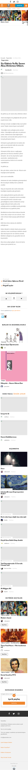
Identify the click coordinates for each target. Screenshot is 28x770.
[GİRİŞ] (26, 5)
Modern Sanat (5, 22)
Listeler (14, 8)
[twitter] (14, 2)
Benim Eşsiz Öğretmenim (10, 345)
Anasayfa (14, 765)
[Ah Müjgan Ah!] (14, 579)
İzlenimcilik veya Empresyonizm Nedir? (12, 493)
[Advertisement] (14, 43)
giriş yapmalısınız (16, 310)
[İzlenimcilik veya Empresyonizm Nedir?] (14, 482)
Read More (4, 624)
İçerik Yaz (19, 5)
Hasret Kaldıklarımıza (8, 437)
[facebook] (10, 2)
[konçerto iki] (14, 404)
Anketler (9, 8)
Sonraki (27, 18)
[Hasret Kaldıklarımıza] (14, 427)
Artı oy (6, 298)
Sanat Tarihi (13, 615)
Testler (18, 8)
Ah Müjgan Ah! (6, 588)
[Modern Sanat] (10, 15)
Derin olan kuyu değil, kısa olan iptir (13, 517)
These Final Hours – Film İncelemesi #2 (13, 646)
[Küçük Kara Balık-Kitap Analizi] (14, 530)
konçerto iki (5, 414)
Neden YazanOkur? (5, 747)
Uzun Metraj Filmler (15, 643)
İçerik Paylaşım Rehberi (6, 742)
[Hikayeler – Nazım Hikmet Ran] (14, 366)
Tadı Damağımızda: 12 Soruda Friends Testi (11, 564)
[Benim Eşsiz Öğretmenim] (14, 335)
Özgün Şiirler (19, 394)
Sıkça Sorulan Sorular (6, 757)
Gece (2, 468)
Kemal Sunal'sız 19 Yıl (8, 675)
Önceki (0, 18)
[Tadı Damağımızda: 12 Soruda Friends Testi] (14, 554)
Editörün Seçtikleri (5, 615)
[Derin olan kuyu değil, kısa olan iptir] (14, 507)
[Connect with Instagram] (5, 317)
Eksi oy (21, 298)
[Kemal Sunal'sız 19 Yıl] (14, 665)
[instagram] (17, 2)
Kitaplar (3, 380)
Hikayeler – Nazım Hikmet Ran (12, 383)
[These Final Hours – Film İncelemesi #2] (14, 636)
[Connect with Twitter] (2, 317)
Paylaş (2, 77)
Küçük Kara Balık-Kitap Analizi (12, 540)
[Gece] (14, 459)
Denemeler (3, 342)
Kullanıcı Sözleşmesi (6, 752)
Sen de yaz (14, 703)
